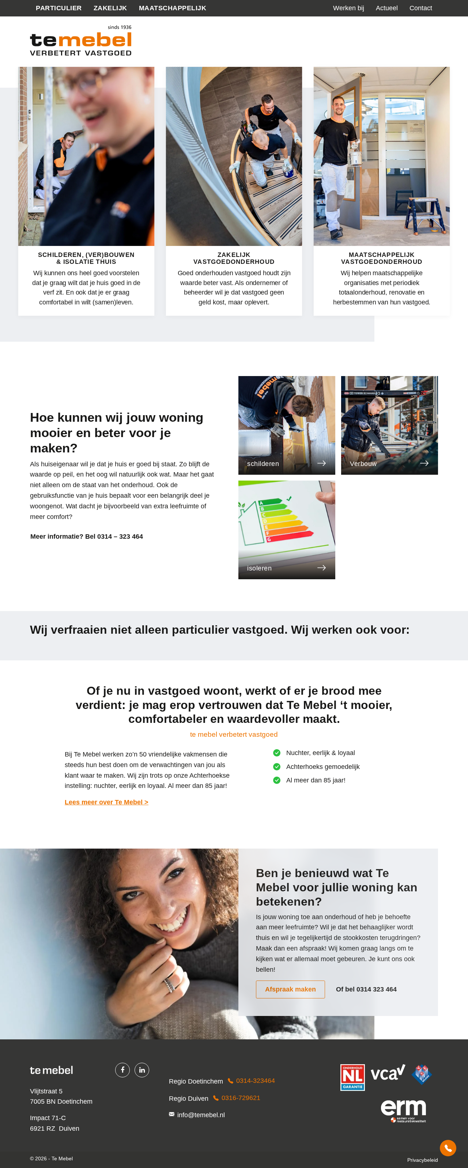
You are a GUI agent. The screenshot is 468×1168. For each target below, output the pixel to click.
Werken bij (348, 8)
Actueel (387, 8)
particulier (59, 8)
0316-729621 (241, 1097)
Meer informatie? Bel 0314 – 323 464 (86, 536)
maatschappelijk (173, 8)
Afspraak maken (290, 989)
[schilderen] (286, 425)
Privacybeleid (422, 1160)
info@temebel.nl (201, 1115)
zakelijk (110, 8)
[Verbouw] (389, 425)
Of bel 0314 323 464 (366, 989)
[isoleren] (286, 529)
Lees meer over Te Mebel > (106, 802)
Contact (421, 8)
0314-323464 (448, 1148)
